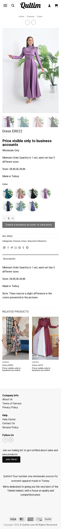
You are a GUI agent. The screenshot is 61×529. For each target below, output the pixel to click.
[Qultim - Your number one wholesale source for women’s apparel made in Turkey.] (30, 5)
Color (5, 184)
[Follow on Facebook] (5, 439)
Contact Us (8, 423)
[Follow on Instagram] (10, 439)
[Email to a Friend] (15, 247)
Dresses (30, 16)
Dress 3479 (37, 365)
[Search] (12, 5)
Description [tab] (9, 258)
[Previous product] (33, 22)
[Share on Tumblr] (23, 247)
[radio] (7, 193)
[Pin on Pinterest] (19, 247)
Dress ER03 (7, 365)
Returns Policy (10, 427)
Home (21, 16)
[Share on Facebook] (8, 247)
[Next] (53, 70)
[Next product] (27, 22)
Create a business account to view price (28, 224)
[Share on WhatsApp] (4, 247)
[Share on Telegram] (27, 247)
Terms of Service (11, 403)
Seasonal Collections (37, 241)
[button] (5, 5)
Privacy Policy (10, 407)
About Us (7, 399)
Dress (39, 16)
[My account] (49, 5)
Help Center (9, 419)
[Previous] (7, 70)
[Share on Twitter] (12, 247)
